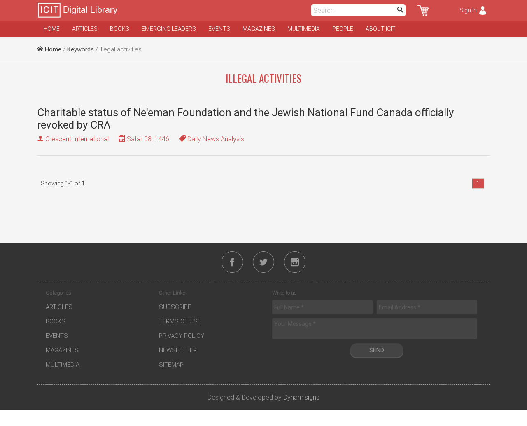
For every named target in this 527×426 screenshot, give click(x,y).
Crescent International (77, 139)
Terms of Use (180, 321)
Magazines (259, 29)
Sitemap (171, 364)
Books (119, 29)
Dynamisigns (301, 397)
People (342, 29)
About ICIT (381, 29)
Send (376, 350)
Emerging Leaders (169, 29)
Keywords (80, 49)
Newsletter (178, 350)
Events (219, 29)
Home (51, 29)
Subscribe (175, 307)
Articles (85, 29)
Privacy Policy (181, 335)
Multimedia (303, 29)
